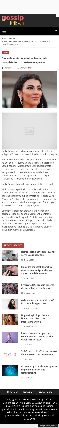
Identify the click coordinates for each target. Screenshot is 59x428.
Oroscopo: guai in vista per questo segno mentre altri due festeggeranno (39, 369)
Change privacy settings (48, 425)
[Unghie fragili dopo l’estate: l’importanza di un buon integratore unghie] (10, 319)
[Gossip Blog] (13, 20)
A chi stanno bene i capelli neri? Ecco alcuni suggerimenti (37, 302)
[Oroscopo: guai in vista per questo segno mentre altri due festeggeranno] (10, 370)
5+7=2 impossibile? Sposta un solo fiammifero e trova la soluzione (39, 353)
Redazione (12, 391)
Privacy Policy (45, 391)
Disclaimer (28, 391)
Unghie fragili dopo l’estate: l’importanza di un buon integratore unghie (35, 318)
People (5, 52)
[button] (56, 31)
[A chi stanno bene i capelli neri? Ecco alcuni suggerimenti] (10, 304)
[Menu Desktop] (4, 31)
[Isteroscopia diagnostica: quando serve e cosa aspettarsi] (10, 255)
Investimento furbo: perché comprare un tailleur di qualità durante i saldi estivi (37, 336)
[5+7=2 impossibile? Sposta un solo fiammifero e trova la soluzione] (10, 355)
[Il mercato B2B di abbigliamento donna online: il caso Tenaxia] (10, 288)
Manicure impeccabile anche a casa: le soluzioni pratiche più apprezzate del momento (37, 270)
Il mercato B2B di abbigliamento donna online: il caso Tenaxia (37, 286)
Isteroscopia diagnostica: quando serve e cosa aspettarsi (38, 253)
